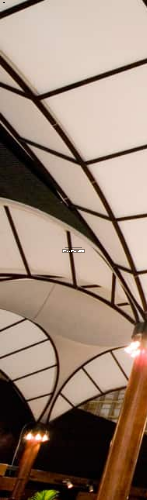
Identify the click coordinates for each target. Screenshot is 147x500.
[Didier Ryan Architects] (3, 2)
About (131, 2)
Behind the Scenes (135, 2)
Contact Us (140, 2)
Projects (128, 2)
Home (125, 2)
